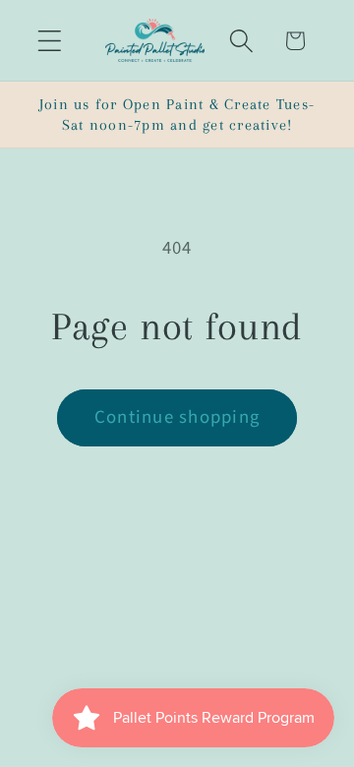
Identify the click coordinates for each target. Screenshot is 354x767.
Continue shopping (177, 417)
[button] (50, 41)
